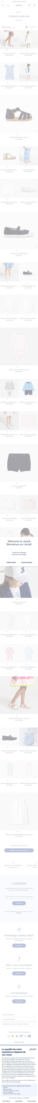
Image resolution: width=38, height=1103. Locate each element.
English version (11, 562)
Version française (26, 562)
